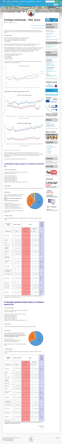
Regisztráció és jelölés (50, 124)
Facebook (55, 5)
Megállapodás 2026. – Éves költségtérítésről (51, 62)
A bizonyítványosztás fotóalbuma (38, 28)
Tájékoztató (48, 122)
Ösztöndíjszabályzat (50, 68)
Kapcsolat (38, 1)
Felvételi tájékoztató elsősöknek (50, 33)
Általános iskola (31, 1)
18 (40, 280)
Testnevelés (49, 150)
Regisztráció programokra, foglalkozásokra (51, 46)
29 (40, 237)
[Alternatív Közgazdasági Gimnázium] (31, 13)
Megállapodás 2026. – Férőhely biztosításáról (50, 65)
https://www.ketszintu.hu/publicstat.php (13, 150)
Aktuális (12, 22)
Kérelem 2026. (49, 70)
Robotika (49, 149)
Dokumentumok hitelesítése (51, 57)
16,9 (14, 173)
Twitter (57, 5)
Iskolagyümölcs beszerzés (51, 126)
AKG (4, 1)
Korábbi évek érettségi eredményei (37, 25)
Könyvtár (49, 153)
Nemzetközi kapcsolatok (51, 147)
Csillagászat (49, 152)
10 (40, 294)
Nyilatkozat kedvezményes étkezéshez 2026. (51, 76)
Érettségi (15, 22)
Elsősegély (49, 148)
